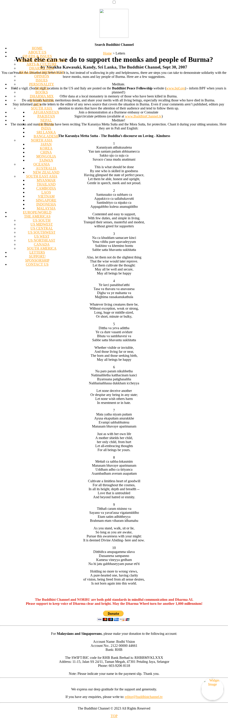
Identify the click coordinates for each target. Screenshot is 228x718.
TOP (114, 716)
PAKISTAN (46, 116)
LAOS (46, 192)
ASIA (37, 104)
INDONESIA (46, 204)
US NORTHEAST (41, 240)
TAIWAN (46, 160)
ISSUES (42, 80)
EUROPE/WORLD (37, 212)
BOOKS (41, 92)
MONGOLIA (46, 156)
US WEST (41, 236)
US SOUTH (42, 220)
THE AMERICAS (37, 216)
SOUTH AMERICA (42, 248)
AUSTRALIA (46, 168)
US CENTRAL (42, 228)
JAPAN (46, 144)
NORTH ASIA (42, 140)
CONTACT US (37, 264)
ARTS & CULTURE (41, 64)
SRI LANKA (46, 132)
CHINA (46, 152)
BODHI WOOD (42, 100)
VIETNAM (46, 196)
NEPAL (46, 120)
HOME (37, 48)
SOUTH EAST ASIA (41, 176)
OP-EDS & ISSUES (37, 56)
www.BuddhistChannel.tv (143, 116)
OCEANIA (41, 164)
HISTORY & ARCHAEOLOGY (41, 60)
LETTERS (37, 252)
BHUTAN (46, 124)
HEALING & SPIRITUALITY (41, 72)
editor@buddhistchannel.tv (144, 697)
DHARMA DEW (41, 68)
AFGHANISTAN (46, 112)
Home (107, 53)
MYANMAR (46, 180)
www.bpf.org (175, 88)
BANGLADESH (46, 136)
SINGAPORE (46, 200)
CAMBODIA (46, 188)
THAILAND (46, 184)
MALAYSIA (46, 208)
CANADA (42, 244)
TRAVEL (42, 88)
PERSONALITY (41, 84)
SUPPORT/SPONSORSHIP (37, 258)
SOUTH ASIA (41, 108)
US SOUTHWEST (41, 232)
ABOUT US (37, 52)
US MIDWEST (42, 224)
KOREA (46, 148)
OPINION (41, 76)
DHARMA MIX (42, 96)
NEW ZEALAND (46, 172)
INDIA (46, 128)
